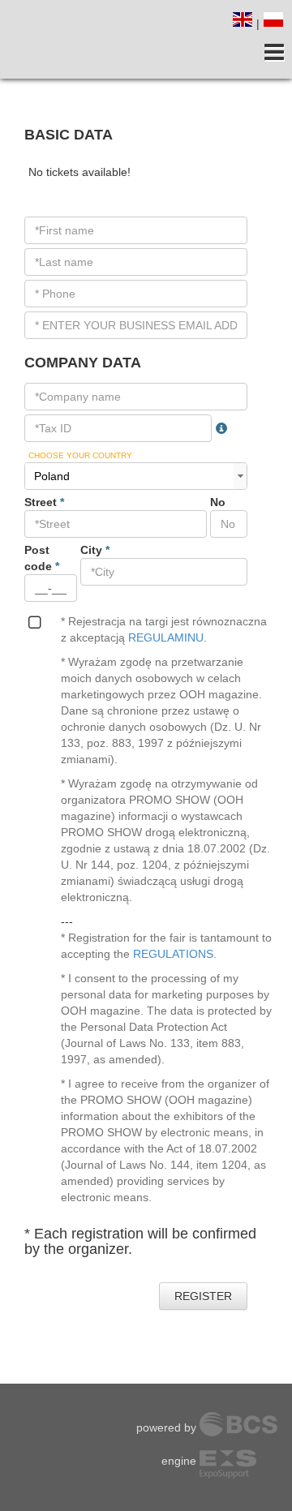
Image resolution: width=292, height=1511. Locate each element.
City (95, 549)
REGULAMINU (166, 637)
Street (44, 502)
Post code (41, 558)
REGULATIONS (173, 953)
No (217, 502)
